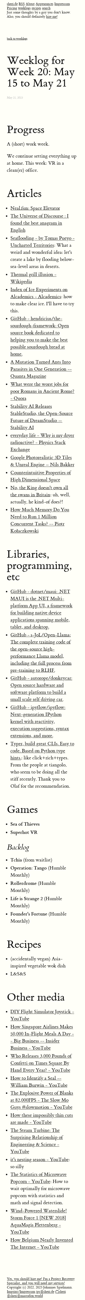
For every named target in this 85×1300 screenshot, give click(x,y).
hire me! (52, 17)
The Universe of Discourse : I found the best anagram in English (39, 223)
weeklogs (24, 8)
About (30, 4)
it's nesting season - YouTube (39, 1159)
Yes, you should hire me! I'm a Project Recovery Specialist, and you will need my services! (41, 1281)
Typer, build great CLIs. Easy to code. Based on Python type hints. (42, 751)
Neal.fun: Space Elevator (35, 208)
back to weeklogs (17, 39)
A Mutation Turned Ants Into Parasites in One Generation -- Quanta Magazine (41, 369)
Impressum (62, 4)
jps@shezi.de (45, 1292)
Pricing (12, 8)
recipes (36, 8)
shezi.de (12, 4)
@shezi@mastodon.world (25, 1296)
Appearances (44, 4)
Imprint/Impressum (21, 1292)
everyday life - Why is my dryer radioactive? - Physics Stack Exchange (42, 442)
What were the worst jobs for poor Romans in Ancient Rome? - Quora (42, 391)
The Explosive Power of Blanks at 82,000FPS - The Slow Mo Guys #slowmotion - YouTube (41, 1100)
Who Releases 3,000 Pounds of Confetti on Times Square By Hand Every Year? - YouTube (41, 1063)
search (46, 8)
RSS (22, 4)
